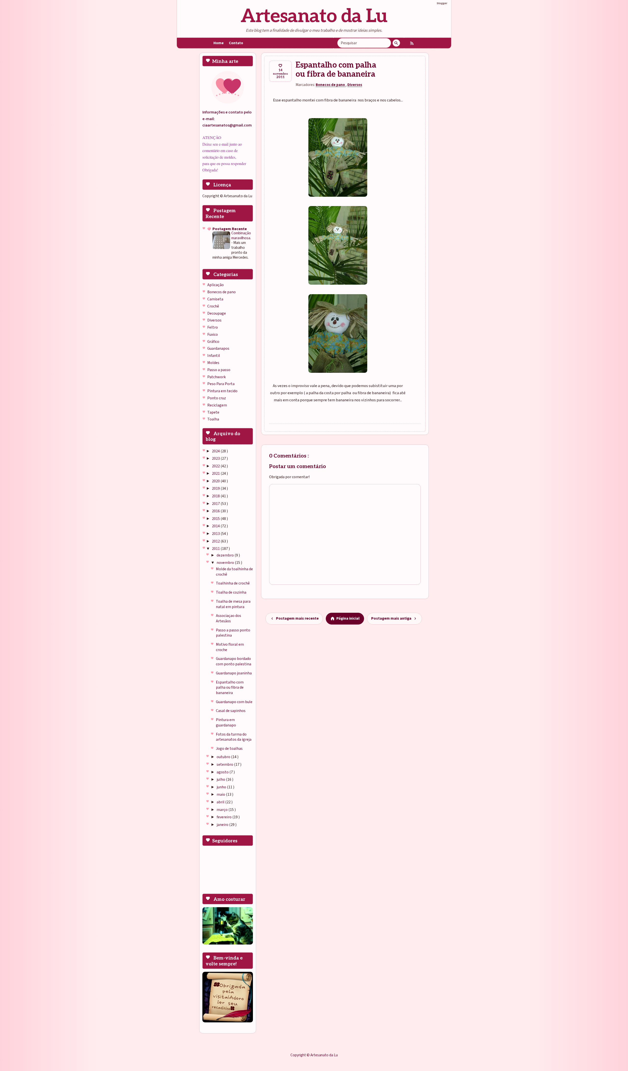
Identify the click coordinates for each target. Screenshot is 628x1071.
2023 (216, 458)
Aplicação (215, 285)
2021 (216, 473)
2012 (216, 541)
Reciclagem (217, 405)
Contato (236, 43)
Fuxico (212, 334)
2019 (216, 488)
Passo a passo (218, 370)
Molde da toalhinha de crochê (234, 571)
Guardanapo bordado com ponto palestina (233, 661)
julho (221, 779)
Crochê (213, 306)
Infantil (213, 355)
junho (222, 787)
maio (221, 794)
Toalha (213, 419)
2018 (216, 496)
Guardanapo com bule (234, 702)
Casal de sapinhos (231, 710)
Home (218, 43)
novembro (226, 562)
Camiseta (215, 299)
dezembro (226, 555)
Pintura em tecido (222, 391)
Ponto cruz (216, 398)
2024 (216, 451)
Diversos (214, 320)
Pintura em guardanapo (226, 722)
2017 (216, 503)
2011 (216, 548)
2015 (216, 518)
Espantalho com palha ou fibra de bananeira (230, 687)
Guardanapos (218, 348)
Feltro (212, 327)
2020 (216, 481)
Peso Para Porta (221, 384)
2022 (216, 466)
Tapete (213, 412)
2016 (216, 511)
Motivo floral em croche (230, 647)
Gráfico (213, 341)
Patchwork (216, 377)
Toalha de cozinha (231, 592)
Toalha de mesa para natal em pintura (233, 604)
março (222, 809)
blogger (442, 3)
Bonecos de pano (221, 292)
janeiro (223, 824)
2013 (216, 533)
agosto (223, 772)
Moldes (213, 362)
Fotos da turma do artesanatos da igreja (233, 737)
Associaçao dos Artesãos (228, 618)
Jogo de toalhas (229, 748)
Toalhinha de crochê (233, 583)
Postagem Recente (229, 229)
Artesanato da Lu (314, 16)
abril (221, 802)
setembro (225, 764)
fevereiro (224, 817)
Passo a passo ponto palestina (233, 632)
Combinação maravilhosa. (241, 235)
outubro (224, 757)
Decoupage (216, 313)
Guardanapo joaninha (234, 673)
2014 (216, 526)
